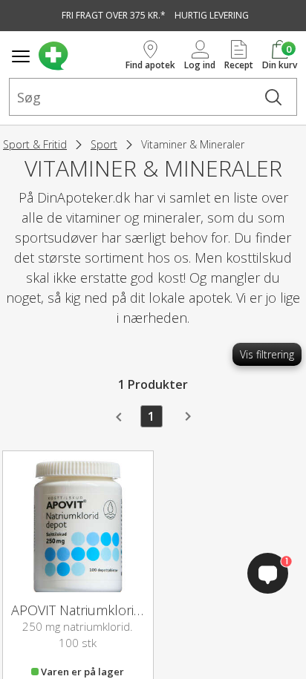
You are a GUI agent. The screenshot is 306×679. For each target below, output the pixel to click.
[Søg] (273, 97)
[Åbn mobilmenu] (21, 56)
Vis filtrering (267, 354)
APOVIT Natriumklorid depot (96, 610)
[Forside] (79, 56)
